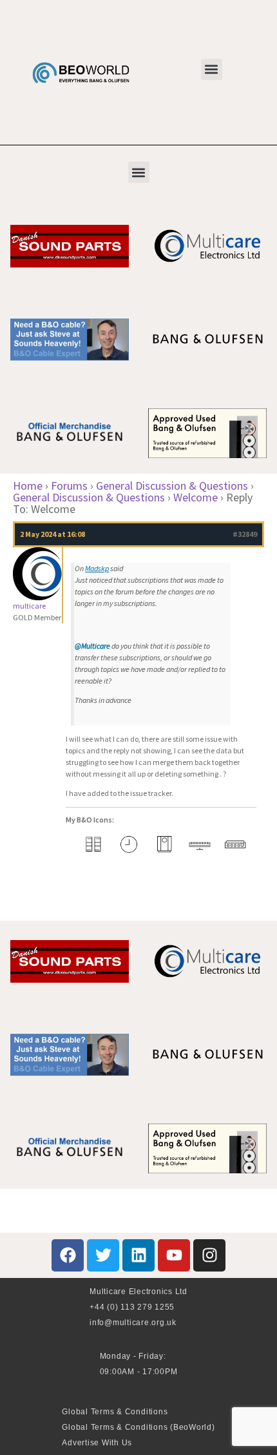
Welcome (195, 497)
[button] (211, 69)
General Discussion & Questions (172, 485)
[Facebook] (68, 1255)
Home (28, 485)
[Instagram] (209, 1255)
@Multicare (92, 646)
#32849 (245, 534)
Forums (69, 485)
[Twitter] (103, 1255)
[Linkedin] (138, 1255)
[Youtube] (174, 1255)
